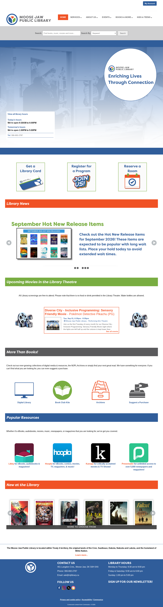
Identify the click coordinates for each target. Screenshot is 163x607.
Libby (11, 464)
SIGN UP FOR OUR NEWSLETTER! (130, 582)
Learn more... (81, 555)
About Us (91, 17)
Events (106, 17)
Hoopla (48, 464)
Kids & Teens (144, 17)
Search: (38, 33)
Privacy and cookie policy (70, 600)
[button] (8, 242)
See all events (112, 331)
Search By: (86, 33)
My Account (150, 3)
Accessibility (87, 600)
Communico (98, 600)
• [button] (75, 268)
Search (123, 33)
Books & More (124, 17)
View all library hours (18, 114)
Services (75, 17)
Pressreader (128, 464)
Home (63, 17)
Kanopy (89, 464)
